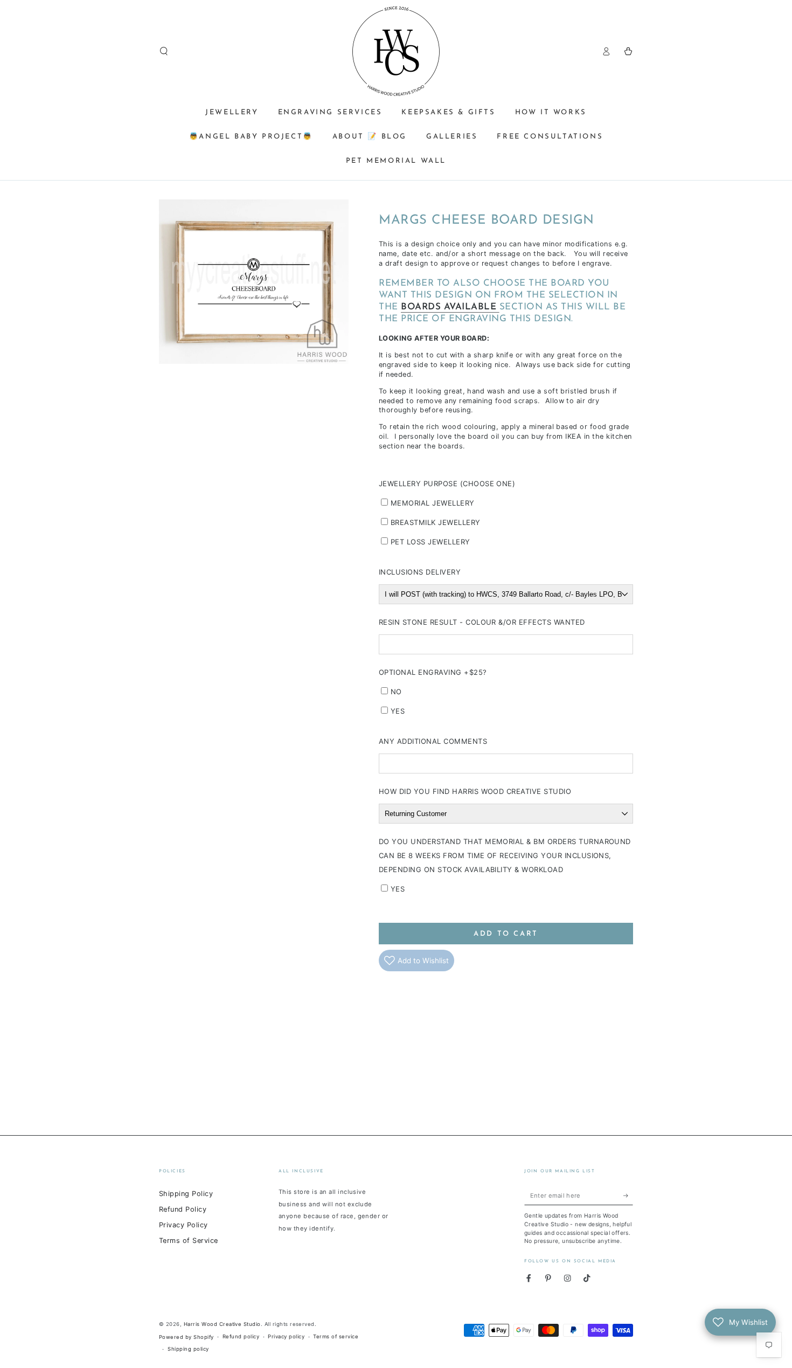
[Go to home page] (396, 51)
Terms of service (335, 1336)
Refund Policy (182, 1209)
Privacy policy (286, 1336)
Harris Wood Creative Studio (222, 1324)
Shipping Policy (186, 1194)
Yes (398, 711)
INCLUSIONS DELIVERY (420, 572)
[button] (163, 51)
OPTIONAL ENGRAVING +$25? (433, 672)
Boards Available (450, 307)
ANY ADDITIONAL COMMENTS (433, 741)
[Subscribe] (628, 1195)
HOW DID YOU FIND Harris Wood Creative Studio (475, 791)
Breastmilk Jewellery (436, 522)
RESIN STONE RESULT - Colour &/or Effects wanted (482, 622)
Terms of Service (188, 1240)
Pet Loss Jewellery (430, 541)
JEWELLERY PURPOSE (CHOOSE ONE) (447, 483)
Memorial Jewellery (433, 503)
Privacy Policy (183, 1225)
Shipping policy (188, 1349)
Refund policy (241, 1336)
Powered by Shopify (186, 1337)
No (396, 691)
